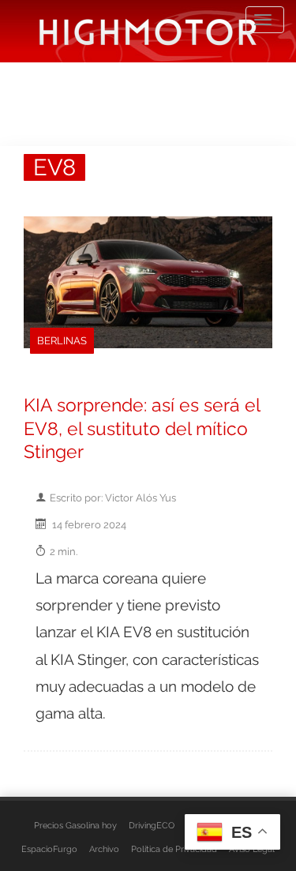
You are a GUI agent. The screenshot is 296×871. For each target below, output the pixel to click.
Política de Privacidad (174, 848)
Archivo (104, 848)
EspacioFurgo (49, 848)
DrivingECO (151, 825)
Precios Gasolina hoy (75, 825)
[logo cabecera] (148, 31)
